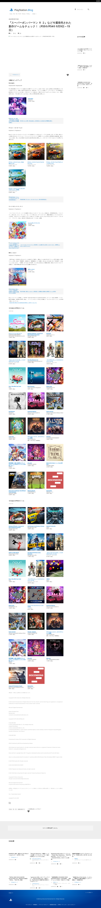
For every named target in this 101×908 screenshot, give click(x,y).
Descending (49, 490)
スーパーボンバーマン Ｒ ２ (34, 223)
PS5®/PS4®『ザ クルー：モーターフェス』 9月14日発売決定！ (33, 199)
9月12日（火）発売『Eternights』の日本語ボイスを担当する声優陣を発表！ (36, 121)
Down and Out (49, 411)
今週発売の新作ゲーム (21, 809)
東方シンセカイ (31, 269)
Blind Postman (31, 386)
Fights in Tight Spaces (14, 552)
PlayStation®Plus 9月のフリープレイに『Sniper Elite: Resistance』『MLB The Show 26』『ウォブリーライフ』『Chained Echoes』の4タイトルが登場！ (61, 856)
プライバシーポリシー (43, 904)
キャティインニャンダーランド (15, 333)
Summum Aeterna (32, 411)
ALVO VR (48, 436)
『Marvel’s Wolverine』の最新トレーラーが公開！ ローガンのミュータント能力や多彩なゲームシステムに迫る (39, 855)
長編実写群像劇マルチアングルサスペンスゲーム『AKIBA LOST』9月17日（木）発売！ (82, 855)
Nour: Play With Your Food (15, 386)
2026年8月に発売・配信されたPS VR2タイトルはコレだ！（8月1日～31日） (19, 854)
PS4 (16, 14)
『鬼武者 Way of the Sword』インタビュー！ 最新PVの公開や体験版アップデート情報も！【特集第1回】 (84, 66)
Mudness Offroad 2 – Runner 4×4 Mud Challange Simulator (35, 334)
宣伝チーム (55, 882)
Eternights (30, 98)
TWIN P (48, 579)
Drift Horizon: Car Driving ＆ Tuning (36, 526)
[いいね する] (83, 53)
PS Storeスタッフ (16, 74)
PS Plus (28, 14)
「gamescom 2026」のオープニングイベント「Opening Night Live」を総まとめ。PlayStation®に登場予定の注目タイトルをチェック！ (40, 879)
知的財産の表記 (53, 904)
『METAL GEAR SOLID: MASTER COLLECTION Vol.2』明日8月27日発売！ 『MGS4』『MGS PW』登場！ (18, 878)
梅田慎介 (76, 858)
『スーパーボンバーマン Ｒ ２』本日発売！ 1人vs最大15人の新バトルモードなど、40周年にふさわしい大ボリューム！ (40, 245)
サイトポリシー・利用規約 (31, 904)
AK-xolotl (30, 463)
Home (11, 14)
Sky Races (48, 333)
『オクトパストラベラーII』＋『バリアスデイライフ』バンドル (17, 360)
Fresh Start (11, 436)
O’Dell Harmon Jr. (35, 883)
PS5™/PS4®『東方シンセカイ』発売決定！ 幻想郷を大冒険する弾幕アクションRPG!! (38, 291)
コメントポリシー (71, 904)
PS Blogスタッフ (14, 857)
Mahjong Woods (31, 490)
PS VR (19, 14)
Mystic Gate (49, 386)
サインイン (80, 9)
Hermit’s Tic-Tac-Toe (50, 526)
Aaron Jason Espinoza (36, 858)
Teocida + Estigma (32, 631)
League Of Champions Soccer (15, 686)
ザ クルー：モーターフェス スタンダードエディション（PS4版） (17, 189)
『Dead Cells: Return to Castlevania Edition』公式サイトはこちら (23, 302)
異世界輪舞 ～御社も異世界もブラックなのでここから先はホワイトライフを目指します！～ (17, 464)
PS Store (24, 14)
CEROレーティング (62, 904)
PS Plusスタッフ (56, 861)
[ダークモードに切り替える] (75, 9)
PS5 (14, 14)
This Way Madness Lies (33, 360)
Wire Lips (48, 658)
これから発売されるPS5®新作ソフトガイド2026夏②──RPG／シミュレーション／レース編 (84, 50)
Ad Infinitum (12, 411)
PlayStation (23, 10)
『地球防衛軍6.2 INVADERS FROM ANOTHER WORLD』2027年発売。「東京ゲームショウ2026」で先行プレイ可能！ (84, 84)
